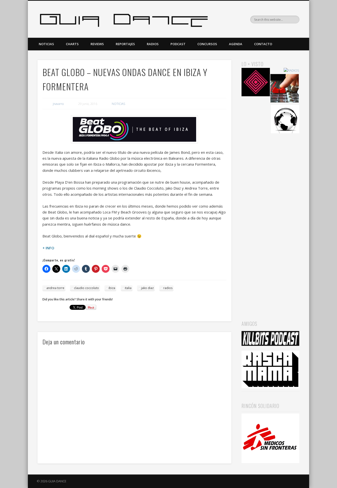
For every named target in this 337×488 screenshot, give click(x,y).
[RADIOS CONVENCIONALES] (284, 89)
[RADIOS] (291, 70)
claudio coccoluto (86, 288)
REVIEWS (97, 44)
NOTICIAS (46, 44)
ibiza (112, 288)
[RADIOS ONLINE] (285, 120)
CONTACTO (263, 44)
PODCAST (178, 44)
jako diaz (147, 288)
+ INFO (48, 247)
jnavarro (58, 104)
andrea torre (55, 288)
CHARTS (72, 44)
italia (128, 288)
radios (167, 288)
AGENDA (235, 44)
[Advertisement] (270, 220)
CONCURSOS (207, 44)
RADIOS (153, 44)
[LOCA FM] (256, 83)
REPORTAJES (125, 44)
